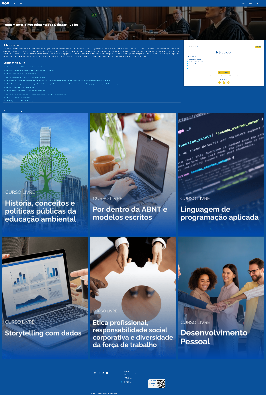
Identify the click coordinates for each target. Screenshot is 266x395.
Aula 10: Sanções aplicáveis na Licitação (18, 97)
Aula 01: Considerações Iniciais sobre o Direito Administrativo (24, 67)
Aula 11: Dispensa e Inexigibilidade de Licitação (20, 101)
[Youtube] (228, 82)
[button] (92, 67)
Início (149, 370)
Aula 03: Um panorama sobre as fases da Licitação (21, 73)
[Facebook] (219, 82)
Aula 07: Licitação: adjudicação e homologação (20, 87)
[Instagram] (224, 82)
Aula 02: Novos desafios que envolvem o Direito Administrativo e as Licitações (30, 70)
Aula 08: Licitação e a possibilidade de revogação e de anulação (25, 90)
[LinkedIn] (103, 373)
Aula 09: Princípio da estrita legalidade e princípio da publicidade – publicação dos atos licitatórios (36, 94)
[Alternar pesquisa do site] (263, 4)
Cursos (150, 376)
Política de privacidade (154, 373)
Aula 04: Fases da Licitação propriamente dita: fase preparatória (25, 77)
